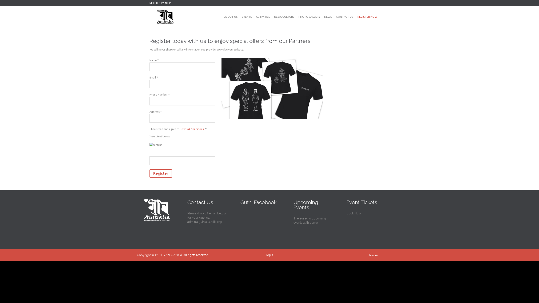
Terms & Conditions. (192, 129)
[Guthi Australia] (165, 16)
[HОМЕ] (218, 17)
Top (268, 255)
